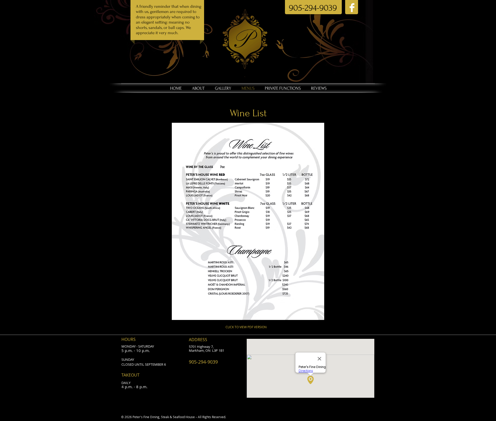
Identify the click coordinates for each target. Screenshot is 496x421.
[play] (313, 315)
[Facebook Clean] (352, 7)
